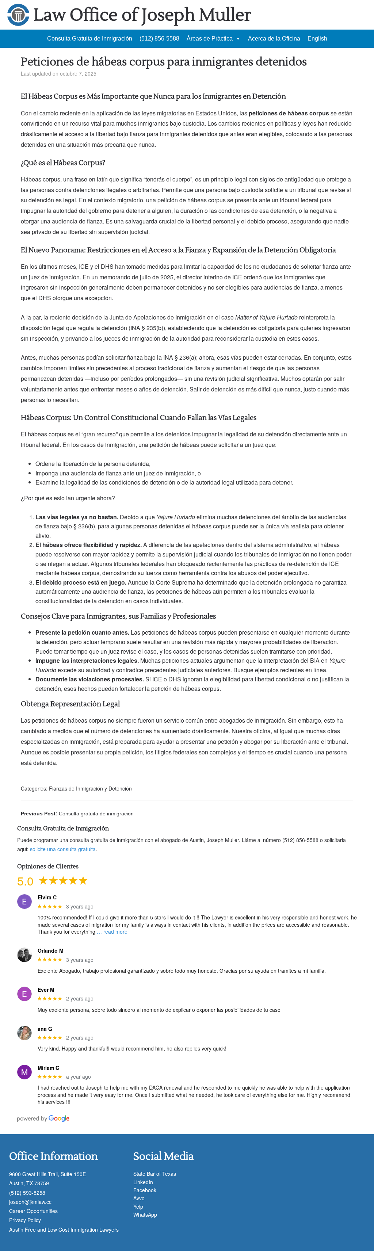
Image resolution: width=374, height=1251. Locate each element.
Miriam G (49, 1068)
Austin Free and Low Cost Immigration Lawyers (64, 1229)
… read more (112, 931)
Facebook (144, 1190)
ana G (45, 1029)
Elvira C (47, 897)
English (317, 38)
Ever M (46, 990)
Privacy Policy (25, 1220)
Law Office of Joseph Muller (142, 15)
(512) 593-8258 (27, 1192)
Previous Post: (77, 813)
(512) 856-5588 (159, 38)
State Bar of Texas (154, 1173)
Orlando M (51, 951)
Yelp (138, 1206)
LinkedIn (143, 1182)
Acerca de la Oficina (274, 38)
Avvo (139, 1198)
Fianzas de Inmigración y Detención (90, 788)
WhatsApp (145, 1214)
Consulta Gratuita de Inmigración (89, 38)
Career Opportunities (33, 1210)
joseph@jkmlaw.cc (30, 1201)
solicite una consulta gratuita (63, 849)
